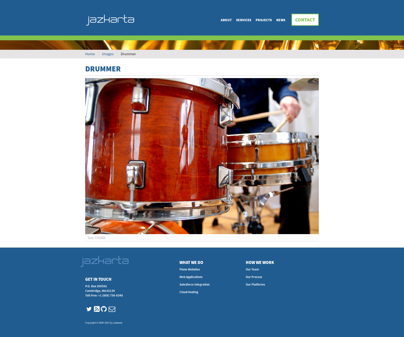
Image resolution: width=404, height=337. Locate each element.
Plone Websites (189, 269)
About (226, 20)
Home (90, 53)
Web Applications (190, 277)
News (281, 20)
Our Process (254, 277)
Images (108, 53)
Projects (264, 20)
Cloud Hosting (188, 292)
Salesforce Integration (194, 284)
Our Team (252, 269)
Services (243, 20)
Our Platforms (255, 284)
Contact (305, 20)
